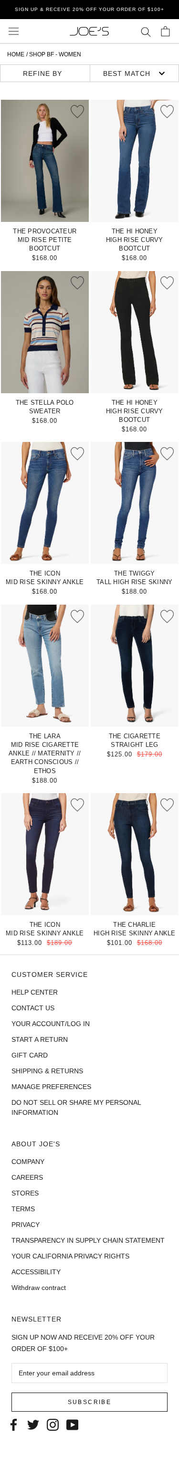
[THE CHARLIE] (135, 854)
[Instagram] (53, 1424)
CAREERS (27, 1177)
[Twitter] (33, 1424)
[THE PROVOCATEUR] (45, 161)
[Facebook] (14, 1424)
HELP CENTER (34, 992)
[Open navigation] (14, 31)
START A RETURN (39, 1039)
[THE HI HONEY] (135, 161)
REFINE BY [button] (42, 73)
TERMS (23, 1209)
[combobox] (134, 73)
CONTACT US (32, 1008)
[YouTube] (72, 1424)
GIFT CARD (29, 1055)
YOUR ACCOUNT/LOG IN (50, 1023)
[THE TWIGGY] (135, 503)
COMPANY (27, 1161)
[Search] (146, 31)
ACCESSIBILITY (36, 1272)
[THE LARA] (45, 666)
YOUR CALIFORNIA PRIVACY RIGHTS (70, 1256)
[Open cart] (165, 31)
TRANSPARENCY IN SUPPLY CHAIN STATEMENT (88, 1240)
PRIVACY (25, 1224)
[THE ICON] (45, 503)
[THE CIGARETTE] (135, 666)
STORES (25, 1193)
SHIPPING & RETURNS (47, 1071)
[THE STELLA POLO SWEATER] (45, 332)
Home (15, 54)
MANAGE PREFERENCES (51, 1086)
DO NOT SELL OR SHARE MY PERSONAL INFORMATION (76, 1107)
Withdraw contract (38, 1287)
